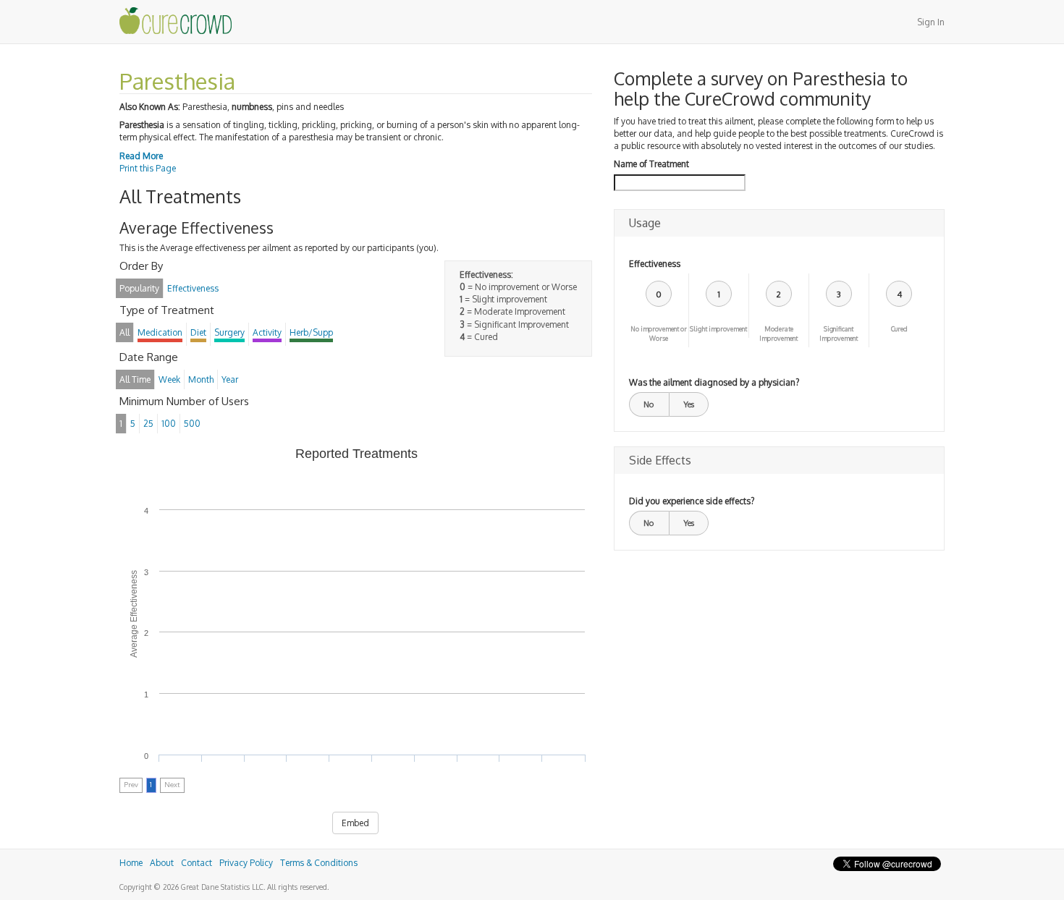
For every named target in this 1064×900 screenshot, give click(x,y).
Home (131, 862)
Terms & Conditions (319, 862)
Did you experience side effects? (691, 501)
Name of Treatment (651, 163)
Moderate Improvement (778, 333)
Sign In (931, 22)
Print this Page (147, 168)
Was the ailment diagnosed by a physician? (714, 382)
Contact (196, 862)
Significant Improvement (838, 333)
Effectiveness (654, 263)
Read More (141, 155)
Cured (899, 329)
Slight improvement (718, 329)
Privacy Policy (246, 862)
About (162, 862)
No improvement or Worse (658, 333)
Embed (355, 823)
